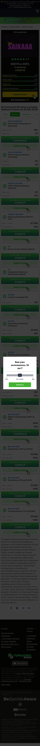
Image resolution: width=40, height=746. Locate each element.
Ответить (20, 385)
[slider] (20, 375)
